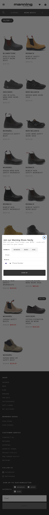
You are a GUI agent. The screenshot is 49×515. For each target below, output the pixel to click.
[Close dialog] (44, 237)
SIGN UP (24, 273)
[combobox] (7, 263)
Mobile (6, 259)
